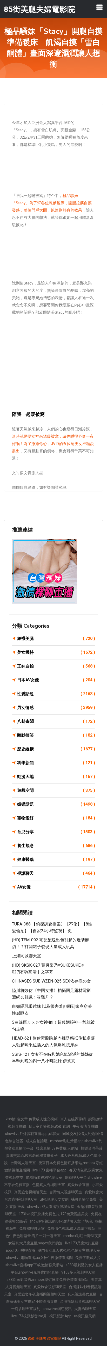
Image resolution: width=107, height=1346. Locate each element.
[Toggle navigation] (99, 7)
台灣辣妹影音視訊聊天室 (80, 1301)
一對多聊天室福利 (25, 1309)
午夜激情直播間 (85, 1126)
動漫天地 (56, 776)
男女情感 (56, 707)
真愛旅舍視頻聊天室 (30, 1192)
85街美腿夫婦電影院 (44, 1338)
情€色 (88, 1221)
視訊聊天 (56, 873)
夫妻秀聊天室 (85, 1309)
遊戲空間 (56, 790)
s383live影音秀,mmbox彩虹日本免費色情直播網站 (47, 1279)
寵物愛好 (56, 818)
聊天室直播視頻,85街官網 (49, 1126)
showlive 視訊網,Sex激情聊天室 (55, 1221)
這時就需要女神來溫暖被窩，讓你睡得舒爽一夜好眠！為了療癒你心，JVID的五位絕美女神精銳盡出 (53, 443)
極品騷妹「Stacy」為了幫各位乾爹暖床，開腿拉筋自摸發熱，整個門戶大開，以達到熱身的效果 (52, 203)
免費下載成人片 (88, 1258)
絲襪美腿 (56, 638)
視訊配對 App (60, 1316)
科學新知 (56, 762)
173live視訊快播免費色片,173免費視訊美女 (53, 1214)
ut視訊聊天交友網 (54, 1199)
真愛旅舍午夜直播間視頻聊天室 (39, 1294)
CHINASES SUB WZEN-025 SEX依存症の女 (51, 981)
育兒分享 (56, 831)
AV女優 (56, 887)
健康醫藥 (56, 859)
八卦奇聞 (56, 721)
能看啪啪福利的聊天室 (44, 1177)
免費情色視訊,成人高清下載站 (71, 1228)
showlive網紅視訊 (57, 1309)
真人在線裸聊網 (73, 1119)
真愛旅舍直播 (78, 1185)
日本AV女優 (56, 679)
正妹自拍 (56, 666)
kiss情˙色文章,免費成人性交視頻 (32, 1119)
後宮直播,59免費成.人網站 (57, 1148)
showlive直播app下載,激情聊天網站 (34, 1265)
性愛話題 (56, 693)
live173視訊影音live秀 (29, 1316)
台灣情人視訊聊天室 (65, 1192)
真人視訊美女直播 (82, 1294)
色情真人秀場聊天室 (48, 1185)
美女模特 (56, 652)
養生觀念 (56, 845)
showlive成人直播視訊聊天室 (50, 1207)
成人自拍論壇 (37, 1141)
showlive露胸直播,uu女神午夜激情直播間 (39, 1258)
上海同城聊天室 (26, 955)
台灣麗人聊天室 (23, 1163)
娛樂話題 (56, 804)
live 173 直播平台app (49, 1170)
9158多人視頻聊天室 (78, 1272)
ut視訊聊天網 (85, 1316)
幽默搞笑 (56, 735)
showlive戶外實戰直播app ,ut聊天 (32, 1134)
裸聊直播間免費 (84, 1199)
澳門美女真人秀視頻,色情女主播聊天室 (69, 1250)
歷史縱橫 (56, 748)
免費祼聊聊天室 (32, 1228)
